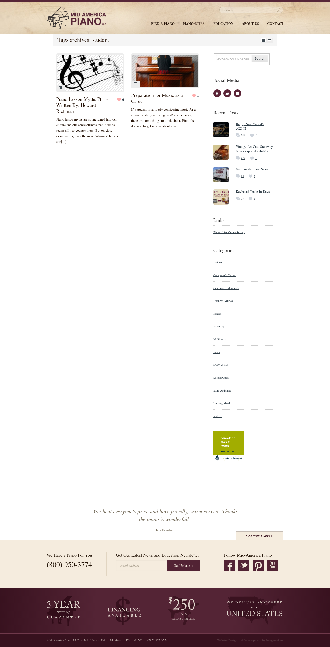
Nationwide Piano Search (253, 169)
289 (243, 135)
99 (242, 176)
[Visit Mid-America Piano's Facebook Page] (229, 565)
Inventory (218, 326)
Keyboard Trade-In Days (253, 191)
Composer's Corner (224, 275)
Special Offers (221, 377)
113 (243, 158)
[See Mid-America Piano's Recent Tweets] (243, 565)
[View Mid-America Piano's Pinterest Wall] (258, 565)
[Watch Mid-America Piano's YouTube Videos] (272, 565)
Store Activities (222, 390)
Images (217, 313)
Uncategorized (221, 403)
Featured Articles (223, 301)
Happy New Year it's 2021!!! (250, 126)
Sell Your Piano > (259, 536)
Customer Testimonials (226, 288)
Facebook (217, 93)
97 (242, 198)
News (216, 352)
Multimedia (219, 339)
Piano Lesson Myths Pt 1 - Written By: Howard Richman (82, 105)
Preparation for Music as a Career (157, 98)
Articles (217, 262)
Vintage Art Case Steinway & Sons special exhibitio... (254, 148)
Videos (217, 416)
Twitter (227, 93)
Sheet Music (220, 365)
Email (237, 93)
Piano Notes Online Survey (229, 232)
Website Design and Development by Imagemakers (250, 640)
